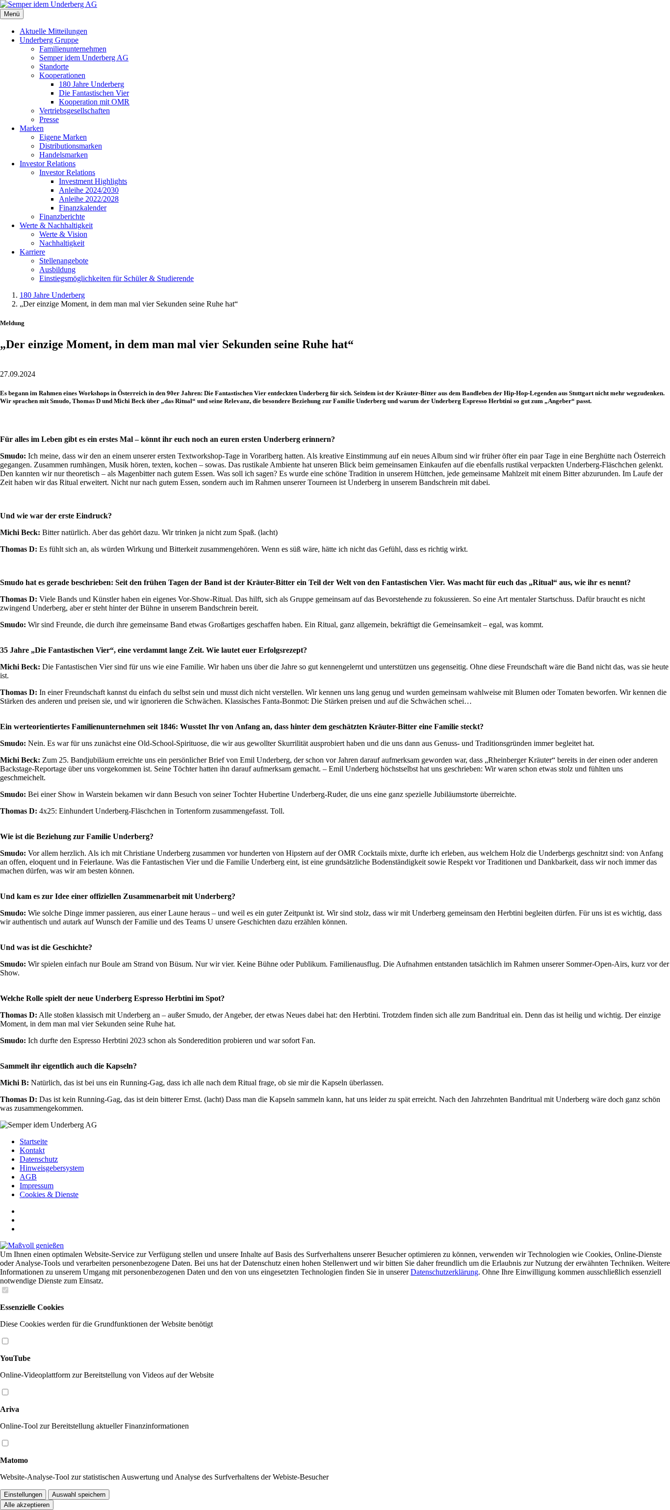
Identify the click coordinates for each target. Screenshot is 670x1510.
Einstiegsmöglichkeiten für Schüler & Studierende (116, 278)
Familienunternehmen (72, 49)
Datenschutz (39, 1159)
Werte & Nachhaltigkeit (56, 225)
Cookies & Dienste (49, 1194)
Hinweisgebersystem (52, 1168)
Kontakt (32, 1150)
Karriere (32, 252)
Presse (49, 119)
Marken (32, 128)
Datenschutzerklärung (444, 1272)
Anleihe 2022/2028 (89, 199)
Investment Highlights (93, 181)
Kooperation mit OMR (94, 102)
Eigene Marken (63, 137)
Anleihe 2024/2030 (89, 190)
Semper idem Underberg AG (84, 57)
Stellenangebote (63, 260)
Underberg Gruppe (49, 40)
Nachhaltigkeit (61, 243)
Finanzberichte (62, 216)
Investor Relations (48, 163)
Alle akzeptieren (27, 1505)
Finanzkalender (82, 208)
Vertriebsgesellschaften (74, 110)
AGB (28, 1177)
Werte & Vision (63, 234)
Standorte (54, 66)
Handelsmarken (63, 155)
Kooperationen (62, 75)
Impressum (36, 1185)
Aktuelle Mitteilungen (53, 31)
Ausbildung (57, 269)
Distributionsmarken (70, 146)
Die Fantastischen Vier (94, 93)
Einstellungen (23, 1494)
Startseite (34, 1141)
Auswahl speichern (78, 1494)
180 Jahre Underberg (91, 84)
